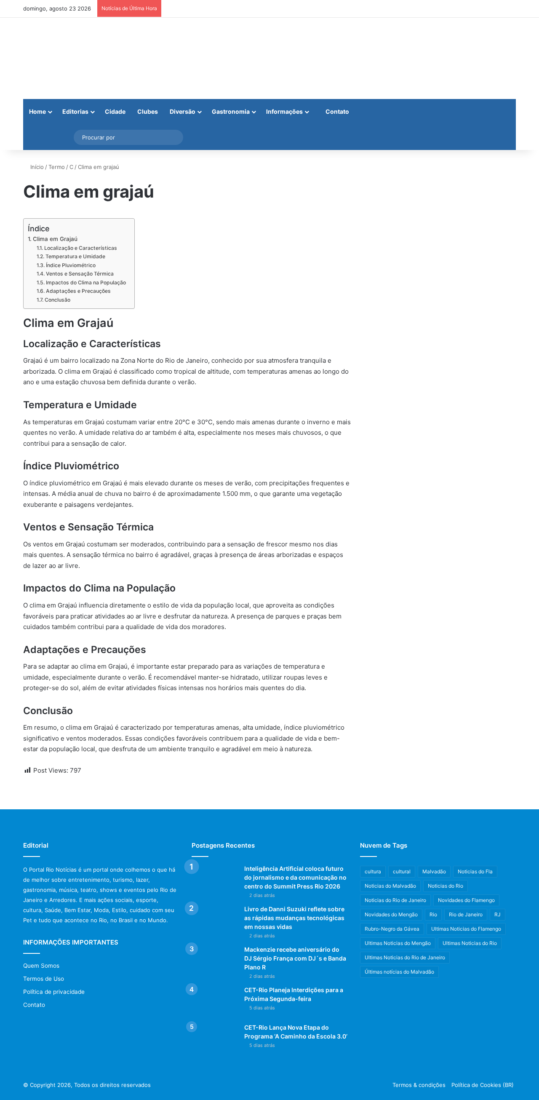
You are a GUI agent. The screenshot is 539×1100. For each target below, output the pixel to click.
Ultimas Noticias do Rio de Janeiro (405, 957)
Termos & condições (419, 1084)
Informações (284, 111)
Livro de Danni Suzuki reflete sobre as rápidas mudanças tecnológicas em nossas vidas (294, 917)
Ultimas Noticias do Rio (470, 943)
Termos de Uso (43, 978)
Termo (56, 166)
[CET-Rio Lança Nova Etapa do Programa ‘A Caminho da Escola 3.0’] (215, 1039)
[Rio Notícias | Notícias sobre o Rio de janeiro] (75, 58)
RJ (497, 914)
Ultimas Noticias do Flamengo (466, 929)
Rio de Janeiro (466, 914)
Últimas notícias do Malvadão (399, 972)
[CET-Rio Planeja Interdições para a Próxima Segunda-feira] (215, 1001)
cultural (402, 871)
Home (37, 111)
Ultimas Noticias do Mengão (398, 943)
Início (36, 166)
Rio (433, 914)
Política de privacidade (54, 991)
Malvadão (434, 871)
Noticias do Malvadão (390, 886)
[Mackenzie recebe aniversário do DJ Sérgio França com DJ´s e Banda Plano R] (215, 961)
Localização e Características (80, 248)
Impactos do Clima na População (85, 282)
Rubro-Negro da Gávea (392, 929)
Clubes (147, 111)
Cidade (115, 111)
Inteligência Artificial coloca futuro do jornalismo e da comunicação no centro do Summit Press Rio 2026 (295, 877)
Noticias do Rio (445, 886)
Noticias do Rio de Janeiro (395, 900)
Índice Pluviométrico (70, 265)
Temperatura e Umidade (75, 256)
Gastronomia (231, 111)
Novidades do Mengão (391, 914)
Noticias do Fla (475, 871)
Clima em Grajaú (55, 239)
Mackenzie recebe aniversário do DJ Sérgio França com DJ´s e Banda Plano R (295, 958)
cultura (373, 871)
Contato (336, 111)
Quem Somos (41, 965)
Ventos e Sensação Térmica (79, 273)
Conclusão (57, 300)
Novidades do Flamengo (466, 900)
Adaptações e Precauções (78, 291)
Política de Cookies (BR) (482, 1084)
